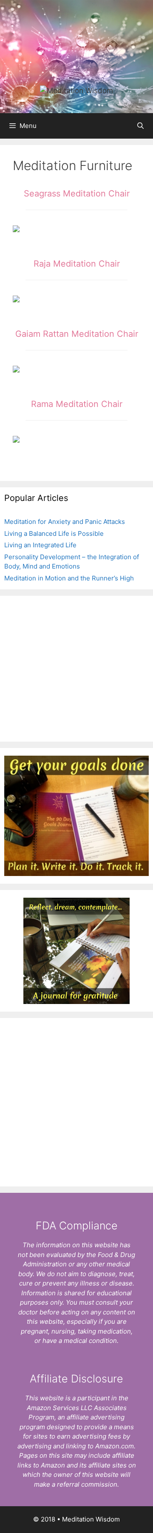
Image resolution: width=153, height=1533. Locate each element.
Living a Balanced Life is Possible (54, 533)
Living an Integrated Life (40, 545)
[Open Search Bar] (140, 126)
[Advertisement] (76, 667)
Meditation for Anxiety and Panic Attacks (64, 522)
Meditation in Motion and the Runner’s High (69, 578)
